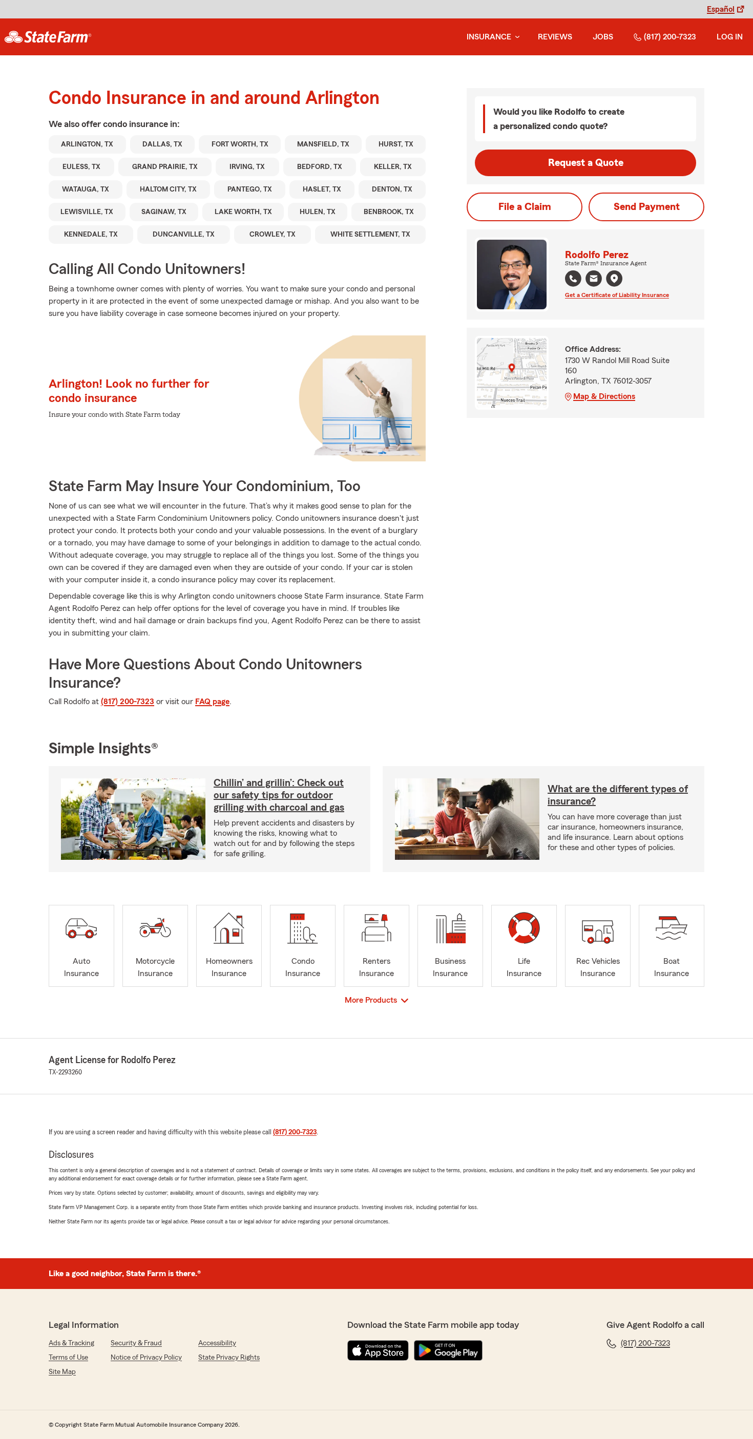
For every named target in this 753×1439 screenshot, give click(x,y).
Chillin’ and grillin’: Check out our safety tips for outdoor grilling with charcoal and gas (279, 795)
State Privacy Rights (229, 1357)
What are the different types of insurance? (618, 795)
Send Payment (647, 207)
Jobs (603, 37)
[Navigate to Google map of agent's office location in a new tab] (614, 278)
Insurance (489, 37)
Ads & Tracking (71, 1343)
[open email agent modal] (593, 279)
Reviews (555, 37)
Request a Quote (585, 163)
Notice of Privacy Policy (146, 1357)
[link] (48, 37)
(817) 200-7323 (670, 37)
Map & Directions (604, 396)
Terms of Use (68, 1357)
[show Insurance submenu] (515, 37)
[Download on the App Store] (378, 1350)
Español (721, 9)
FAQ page (212, 701)
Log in (730, 37)
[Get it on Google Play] (448, 1350)
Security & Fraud (136, 1343)
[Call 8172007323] (573, 278)
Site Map (62, 1371)
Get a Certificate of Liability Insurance (617, 295)
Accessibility (217, 1343)
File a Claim (524, 207)
